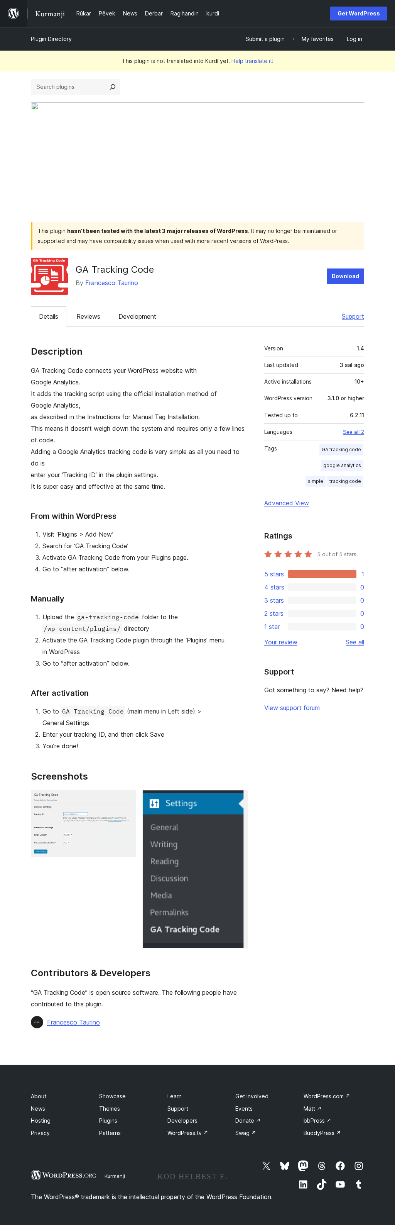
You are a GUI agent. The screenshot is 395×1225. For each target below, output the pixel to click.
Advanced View (286, 503)
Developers (182, 1120)
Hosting (41, 1120)
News (38, 1108)
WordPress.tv (187, 1133)
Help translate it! (252, 61)
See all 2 (353, 432)
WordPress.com (327, 1096)
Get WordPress (359, 13)
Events (244, 1108)
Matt (313, 1108)
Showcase (112, 1096)
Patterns (110, 1133)
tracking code (345, 481)
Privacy (40, 1133)
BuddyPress (322, 1133)
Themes (109, 1108)
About (38, 1096)
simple (315, 481)
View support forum (292, 708)
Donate (248, 1120)
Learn (174, 1096)
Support (353, 316)
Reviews (88, 316)
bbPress (317, 1120)
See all (355, 642)
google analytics (342, 465)
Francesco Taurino (111, 283)
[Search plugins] (112, 87)
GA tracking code (341, 449)
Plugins (108, 1120)
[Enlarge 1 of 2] (126, 800)
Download (345, 276)
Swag (245, 1133)
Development (137, 316)
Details (48, 316)
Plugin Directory (51, 39)
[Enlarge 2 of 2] (237, 800)
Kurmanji (115, 1176)
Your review (280, 642)
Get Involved (251, 1096)
